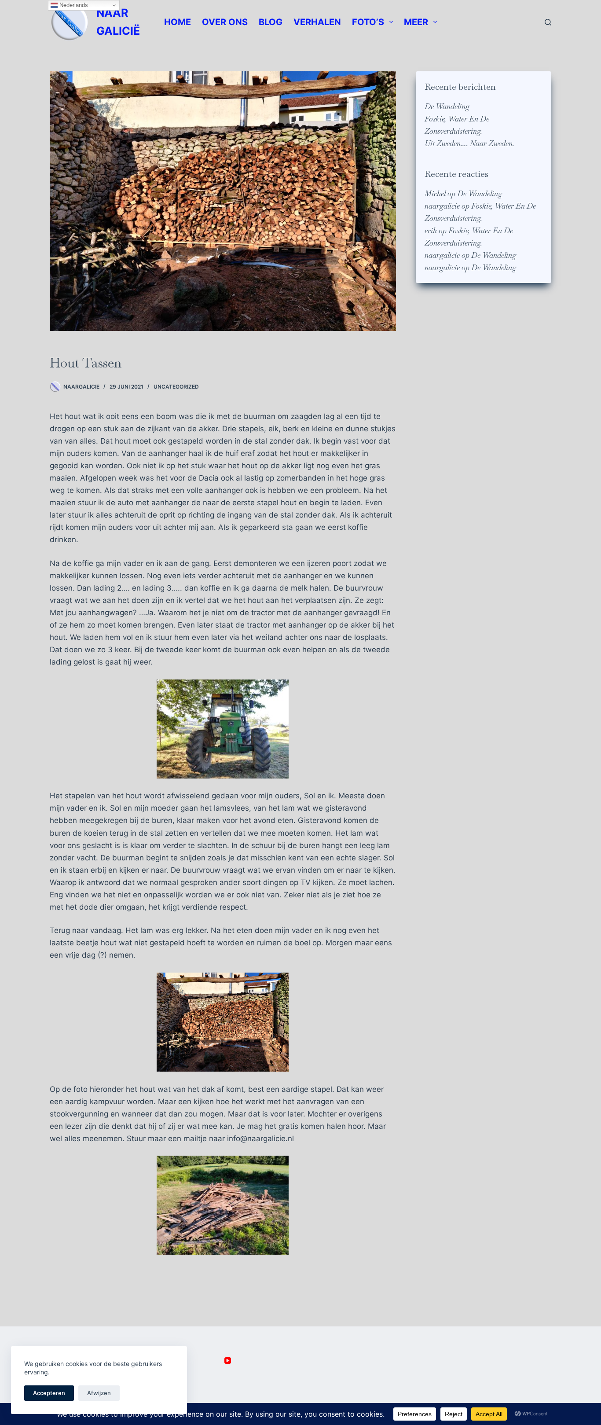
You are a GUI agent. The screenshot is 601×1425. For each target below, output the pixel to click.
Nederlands (73, 5)
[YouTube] (227, 1360)
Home (177, 22)
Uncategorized (176, 386)
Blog (270, 22)
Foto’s (368, 22)
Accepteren (49, 1392)
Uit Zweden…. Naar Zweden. (469, 143)
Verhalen (317, 22)
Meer (416, 22)
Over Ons (225, 22)
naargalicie (442, 206)
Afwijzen (99, 1392)
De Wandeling (447, 106)
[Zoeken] (548, 22)
